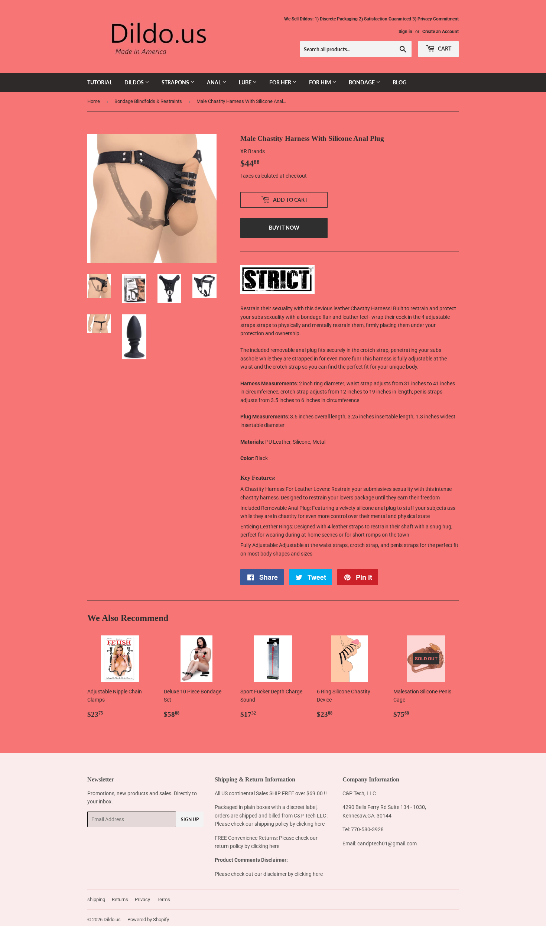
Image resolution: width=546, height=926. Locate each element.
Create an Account (440, 31)
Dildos (134, 82)
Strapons (176, 82)
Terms (163, 899)
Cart (444, 48)
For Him (320, 82)
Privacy (142, 899)
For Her (280, 82)
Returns (120, 899)
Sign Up (190, 819)
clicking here (310, 824)
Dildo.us (112, 919)
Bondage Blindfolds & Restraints (148, 101)
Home (93, 101)
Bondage (362, 82)
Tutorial (99, 82)
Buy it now (284, 227)
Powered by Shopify (148, 919)
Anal (214, 82)
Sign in (405, 31)
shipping (96, 899)
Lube (246, 82)
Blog (399, 82)
